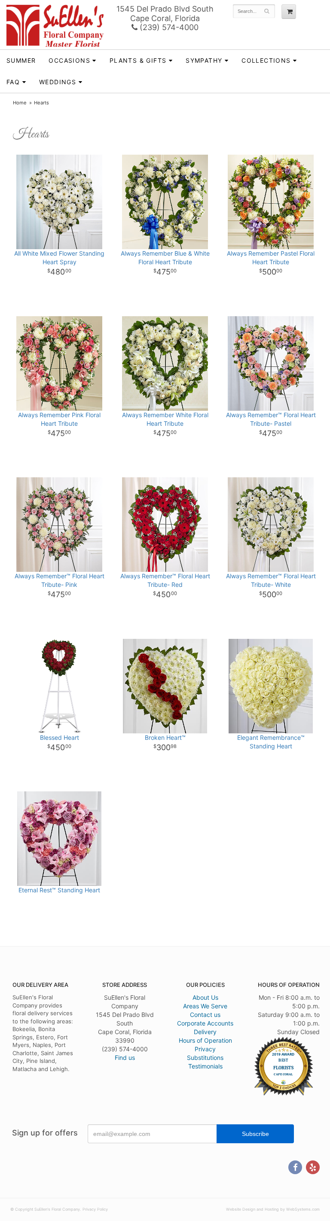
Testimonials (205, 1066)
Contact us (205, 1014)
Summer (21, 60)
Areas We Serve (205, 1006)
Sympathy (204, 60)
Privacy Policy (95, 1209)
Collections (265, 60)
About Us (205, 997)
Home (20, 103)
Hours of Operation (205, 1040)
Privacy (205, 1049)
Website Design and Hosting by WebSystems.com (273, 1209)
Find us (125, 1057)
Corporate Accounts (205, 1023)
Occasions (69, 60)
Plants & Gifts (138, 60)
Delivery (205, 1031)
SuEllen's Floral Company (55, 25)
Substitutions (205, 1057)
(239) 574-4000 (168, 27)
